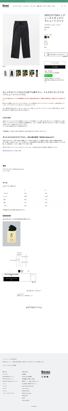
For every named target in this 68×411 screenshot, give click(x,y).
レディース (58, 24)
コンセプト (26, 6)
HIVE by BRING (25, 400)
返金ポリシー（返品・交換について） (30, 381)
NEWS (23, 398)
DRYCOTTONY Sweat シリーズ (10, 381)
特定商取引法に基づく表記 (28, 379)
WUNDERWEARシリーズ (8, 376)
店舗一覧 (39, 6)
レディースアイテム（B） (8, 393)
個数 (45, 47)
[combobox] (19, 271)
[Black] (45, 37)
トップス (5, 386)
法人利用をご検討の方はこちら (29, 383)
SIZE (45, 40)
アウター (5, 388)
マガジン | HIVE (46, 6)
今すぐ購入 (55, 67)
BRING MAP (25, 395)
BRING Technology (26, 393)
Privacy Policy (25, 388)
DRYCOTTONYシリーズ (8, 379)
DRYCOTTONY (47, 24)
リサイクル (33, 6)
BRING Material (26, 390)
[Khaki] (48, 37)
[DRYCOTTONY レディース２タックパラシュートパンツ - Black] (3, 343)
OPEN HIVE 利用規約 (27, 376)
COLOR (48, 34)
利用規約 (24, 374)
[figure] (10, 271)
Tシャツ (4, 383)
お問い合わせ (25, 371)
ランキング (5, 374)
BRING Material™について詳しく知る (12, 150)
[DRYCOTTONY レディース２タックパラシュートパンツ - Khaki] (5, 343)
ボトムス (53, 24)
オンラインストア (17, 6)
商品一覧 (5, 371)
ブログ (53, 6)
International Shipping (27, 386)
